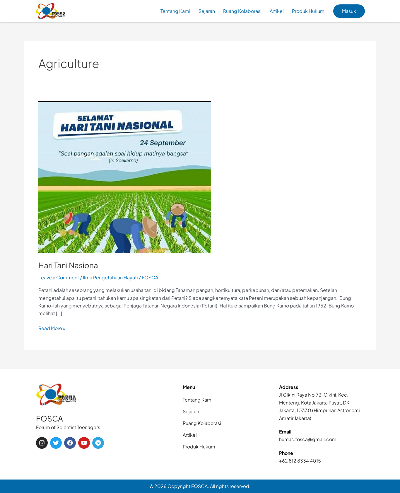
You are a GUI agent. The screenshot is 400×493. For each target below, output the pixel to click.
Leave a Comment (58, 277)
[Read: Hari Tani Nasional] (124, 176)
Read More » (52, 327)
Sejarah (207, 11)
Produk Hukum (308, 11)
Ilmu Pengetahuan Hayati (110, 277)
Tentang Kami (175, 11)
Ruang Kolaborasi (242, 11)
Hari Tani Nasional (69, 265)
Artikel (277, 11)
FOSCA (49, 418)
